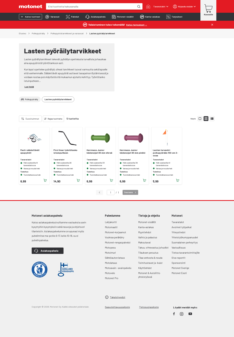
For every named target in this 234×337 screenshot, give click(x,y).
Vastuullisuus (179, 247)
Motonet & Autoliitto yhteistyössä (149, 274)
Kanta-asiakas (146, 227)
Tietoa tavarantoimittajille (186, 252)
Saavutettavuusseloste (117, 307)
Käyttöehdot (145, 267)
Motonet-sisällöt (147, 221)
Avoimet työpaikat (182, 227)
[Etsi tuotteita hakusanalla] (138, 6)
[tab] (52, 17)
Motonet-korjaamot (115, 232)
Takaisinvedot (117, 297)
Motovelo (110, 272)
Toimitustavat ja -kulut (150, 262)
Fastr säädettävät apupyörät (29, 151)
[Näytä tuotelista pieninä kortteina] (206, 118)
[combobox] (90, 6)
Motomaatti (111, 227)
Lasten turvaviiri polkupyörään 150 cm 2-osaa (165, 153)
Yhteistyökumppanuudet (185, 237)
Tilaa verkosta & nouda (150, 257)
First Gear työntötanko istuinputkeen (65, 151)
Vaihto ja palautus (147, 237)
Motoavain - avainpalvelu (118, 267)
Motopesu (110, 247)
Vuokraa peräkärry (114, 237)
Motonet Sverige (180, 267)
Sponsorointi (179, 262)
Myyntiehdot (144, 232)
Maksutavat (144, 242)
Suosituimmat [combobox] (32, 118)
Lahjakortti (111, 221)
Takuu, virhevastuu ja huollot (153, 247)
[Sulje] (212, 24)
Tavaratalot (178, 221)
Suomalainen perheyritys (185, 242)
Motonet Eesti (179, 272)
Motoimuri (110, 252)
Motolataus (111, 262)
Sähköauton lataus (115, 257)
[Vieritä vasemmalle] (17, 119)
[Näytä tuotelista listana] (212, 118)
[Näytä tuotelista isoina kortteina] (200, 118)
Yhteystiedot (178, 232)
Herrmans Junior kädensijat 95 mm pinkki (132, 151)
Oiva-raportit (178, 257)
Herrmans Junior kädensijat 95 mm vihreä (99, 151)
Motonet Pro (111, 278)
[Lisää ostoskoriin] (45, 180)
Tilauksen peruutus (148, 252)
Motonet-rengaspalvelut (118, 242)
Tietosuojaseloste (149, 307)
